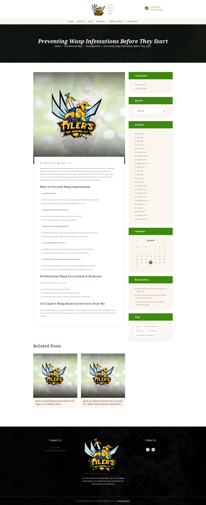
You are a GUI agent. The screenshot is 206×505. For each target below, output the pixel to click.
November (141, 156)
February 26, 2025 (49, 163)
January (141, 189)
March (140, 148)
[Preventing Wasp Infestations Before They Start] (79, 118)
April (139, 145)
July (139, 137)
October (141, 160)
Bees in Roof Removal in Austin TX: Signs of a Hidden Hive (55, 402)
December (141, 193)
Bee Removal (140, 85)
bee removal (152, 331)
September (142, 163)
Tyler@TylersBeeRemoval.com (55, 450)
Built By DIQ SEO (124, 501)
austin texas (140, 331)
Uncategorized (93, 46)
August (140, 134)
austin (138, 326)
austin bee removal (151, 326)
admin (64, 163)
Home (58, 46)
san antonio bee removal (145, 335)
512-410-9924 (156, 9)
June (139, 141)
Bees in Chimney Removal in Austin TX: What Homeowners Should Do (103, 402)
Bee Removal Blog (73, 46)
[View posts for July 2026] (137, 240)
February (141, 152)
